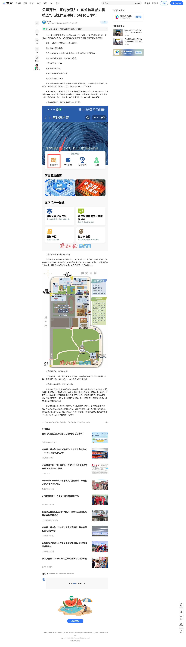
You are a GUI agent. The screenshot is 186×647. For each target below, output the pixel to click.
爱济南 (44, 567)
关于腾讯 (45, 632)
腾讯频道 (101, 632)
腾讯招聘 (83, 632)
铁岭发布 (45, 489)
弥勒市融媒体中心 (47, 442)
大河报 (44, 473)
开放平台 (71, 632)
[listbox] (75, 498)
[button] (138, 16)
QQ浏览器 (95, 632)
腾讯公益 (89, 632)
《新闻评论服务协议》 (68, 573)
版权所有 (77, 641)
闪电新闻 (45, 457)
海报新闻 (45, 535)
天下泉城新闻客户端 (48, 520)
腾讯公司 (72, 641)
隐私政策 (65, 632)
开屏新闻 (45, 551)
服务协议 (60, 632)
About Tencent (52, 632)
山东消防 (45, 504)
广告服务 (77, 632)
